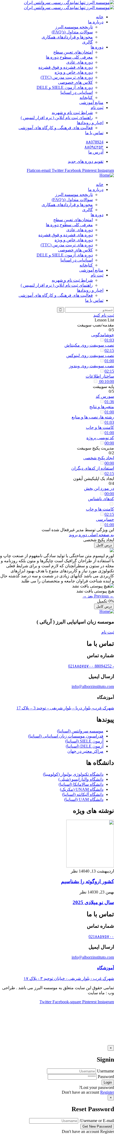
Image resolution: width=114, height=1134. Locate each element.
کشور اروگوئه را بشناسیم (87, 881)
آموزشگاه (105, 968)
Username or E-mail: (96, 1120)
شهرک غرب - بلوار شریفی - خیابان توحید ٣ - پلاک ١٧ (69, 978)
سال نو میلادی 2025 (93, 902)
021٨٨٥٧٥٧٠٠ (101, 936)
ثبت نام (107, 632)
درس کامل (104, 545)
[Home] (106, 175)
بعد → (87, 596)
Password (106, 1076)
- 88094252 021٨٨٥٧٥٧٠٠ (91, 666)
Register (107, 1092)
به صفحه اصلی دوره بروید (91, 535)
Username (105, 1071)
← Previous (103, 596)
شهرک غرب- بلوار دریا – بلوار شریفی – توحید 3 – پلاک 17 (65, 708)
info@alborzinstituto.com (93, 686)
